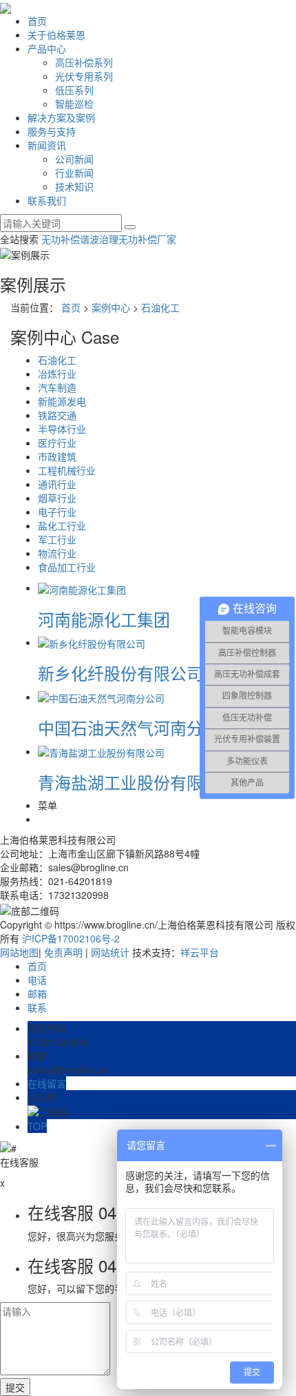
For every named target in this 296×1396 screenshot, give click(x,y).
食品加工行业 (67, 567)
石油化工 (160, 307)
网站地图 (19, 952)
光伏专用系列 (84, 76)
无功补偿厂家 (147, 239)
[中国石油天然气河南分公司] (101, 697)
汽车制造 (57, 387)
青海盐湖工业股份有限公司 (137, 782)
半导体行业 (62, 429)
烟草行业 (57, 498)
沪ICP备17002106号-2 (71, 938)
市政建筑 (57, 456)
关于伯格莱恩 (56, 34)
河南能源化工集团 (104, 619)
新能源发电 (62, 401)
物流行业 (57, 553)
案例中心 (111, 307)
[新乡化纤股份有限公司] (91, 642)
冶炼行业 (57, 373)
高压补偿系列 (84, 62)
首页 (37, 21)
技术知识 (74, 186)
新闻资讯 (47, 145)
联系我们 (47, 200)
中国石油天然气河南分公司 (137, 727)
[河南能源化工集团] (82, 587)
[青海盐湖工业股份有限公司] (101, 751)
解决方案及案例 (61, 117)
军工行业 (57, 539)
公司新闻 (74, 159)
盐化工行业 (62, 525)
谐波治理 (99, 239)
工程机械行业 (67, 470)
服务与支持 (52, 131)
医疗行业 (57, 442)
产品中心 (47, 48)
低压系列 (74, 90)
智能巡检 (74, 103)
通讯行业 (57, 484)
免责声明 (63, 952)
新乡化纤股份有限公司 (120, 673)
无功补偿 (60, 239)
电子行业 (57, 511)
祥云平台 (199, 952)
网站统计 (110, 952)
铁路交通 (57, 415)
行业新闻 (74, 173)
